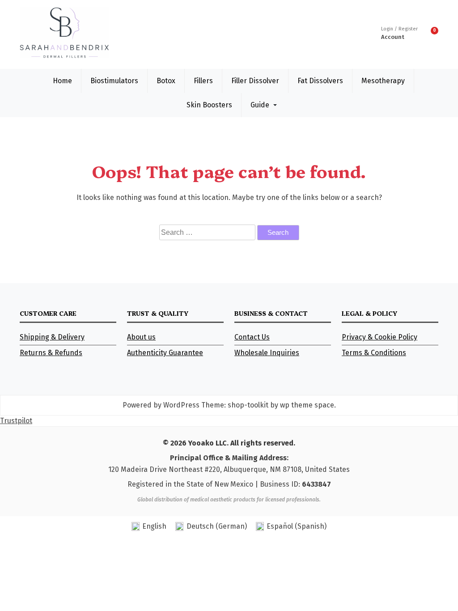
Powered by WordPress (161, 405)
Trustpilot (16, 420)
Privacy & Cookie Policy (379, 337)
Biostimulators (114, 80)
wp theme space (307, 405)
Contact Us (252, 337)
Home (62, 80)
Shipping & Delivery (52, 337)
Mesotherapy (383, 80)
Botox (166, 80)
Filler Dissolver (255, 80)
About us (141, 337)
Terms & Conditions (374, 352)
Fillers (203, 80)
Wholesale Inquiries (266, 352)
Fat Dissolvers (320, 80)
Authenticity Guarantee (165, 352)
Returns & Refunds (51, 352)
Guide (259, 105)
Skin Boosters (209, 105)
